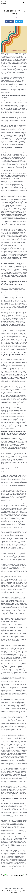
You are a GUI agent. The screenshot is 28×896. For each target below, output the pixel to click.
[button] (9, 21)
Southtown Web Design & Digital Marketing (17, 891)
